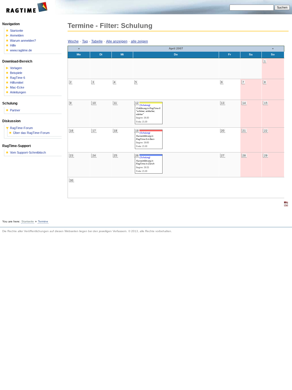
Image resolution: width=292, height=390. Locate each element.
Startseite (16, 30)
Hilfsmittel (16, 82)
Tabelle (97, 41)
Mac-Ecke (17, 87)
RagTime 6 (17, 77)
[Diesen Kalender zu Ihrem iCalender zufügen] (286, 205)
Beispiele (16, 73)
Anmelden (17, 35)
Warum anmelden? (23, 40)
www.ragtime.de (21, 50)
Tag (85, 41)
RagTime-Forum (21, 128)
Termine (43, 221)
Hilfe (13, 45)
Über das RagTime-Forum (31, 132)
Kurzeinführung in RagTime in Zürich (145, 162)
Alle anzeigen (116, 41)
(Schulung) (145, 105)
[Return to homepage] (28, 13)
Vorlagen (16, 68)
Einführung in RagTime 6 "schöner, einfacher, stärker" (148, 111)
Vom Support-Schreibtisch (28, 152)
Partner (15, 110)
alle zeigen (139, 41)
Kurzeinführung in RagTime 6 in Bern (145, 137)
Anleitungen (18, 92)
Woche (73, 41)
